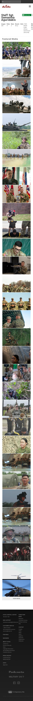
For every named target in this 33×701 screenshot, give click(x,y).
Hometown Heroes (23, 620)
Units (4, 662)
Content (21, 627)
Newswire (6, 638)
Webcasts (21, 641)
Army (16, 25)
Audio (20, 634)
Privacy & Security (7, 645)
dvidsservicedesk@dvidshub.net (10, 622)
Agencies (5, 664)
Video (20, 630)
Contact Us (5, 643)
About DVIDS (6, 641)
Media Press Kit (6, 659)
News (20, 632)
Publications (21, 639)
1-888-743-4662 (6, 627)
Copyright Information (8, 648)
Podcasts (21, 637)
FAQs (4, 647)
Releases (21, 618)
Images (20, 629)
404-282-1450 (6, 616)
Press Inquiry (7, 655)
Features (5, 634)
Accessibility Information (9, 650)
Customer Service (7, 652)
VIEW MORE (16, 598)
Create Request (6, 657)
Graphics (21, 636)
